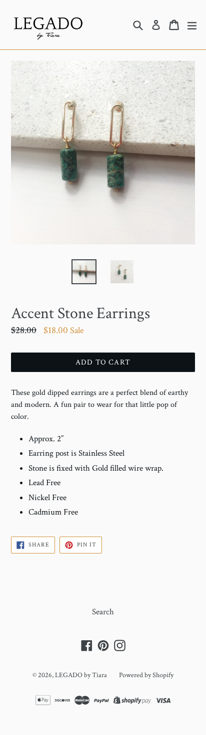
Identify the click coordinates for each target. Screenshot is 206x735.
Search (103, 611)
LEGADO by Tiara (81, 675)
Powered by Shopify (146, 675)
